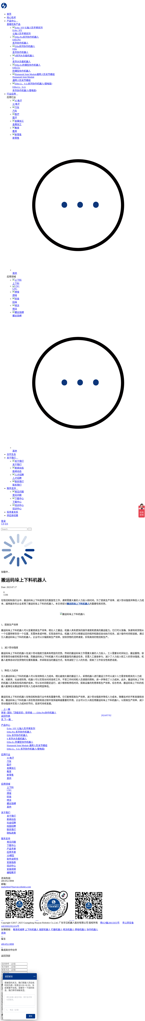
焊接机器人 (80, 929)
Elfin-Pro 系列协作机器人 (19, 732)
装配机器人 (44, 929)
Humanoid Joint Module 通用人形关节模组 (27, 745)
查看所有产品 (13, 24)
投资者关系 (12, 512)
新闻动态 (11, 819)
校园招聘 (11, 826)
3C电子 (10, 758)
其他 (9, 778)
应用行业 (5, 754)
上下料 (10, 787)
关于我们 (11, 458)
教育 (9, 771)
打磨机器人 (56, 929)
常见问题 (11, 842)
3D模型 (10, 855)
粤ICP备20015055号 (110, 923)
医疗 (9, 765)
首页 (9, 14)
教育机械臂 (18, 929)
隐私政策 (11, 833)
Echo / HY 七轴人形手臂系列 (21, 728)
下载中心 (11, 845)
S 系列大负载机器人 (17, 738)
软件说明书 (12, 859)
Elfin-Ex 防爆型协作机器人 (20, 742)
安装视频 (11, 869)
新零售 (10, 775)
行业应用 (11, 94)
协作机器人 (92, 929)
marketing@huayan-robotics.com (16, 887)
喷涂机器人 (68, 929)
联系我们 (11, 829)
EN (6, 524)
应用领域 (5, 784)
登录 (3, 521)
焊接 (9, 793)
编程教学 (11, 872)
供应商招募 (12, 515)
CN (2, 524)
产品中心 (11, 21)
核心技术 (11, 17)
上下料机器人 (32, 929)
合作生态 (11, 454)
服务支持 (11, 488)
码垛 (9, 796)
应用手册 (11, 852)
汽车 (9, 761)
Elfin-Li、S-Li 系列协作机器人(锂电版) (26, 749)
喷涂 (9, 800)
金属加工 (11, 768)
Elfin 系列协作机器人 (17, 735)
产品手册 (11, 849)
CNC (9, 790)
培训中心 (11, 866)
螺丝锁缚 (11, 803)
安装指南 (11, 862)
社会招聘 (11, 823)
